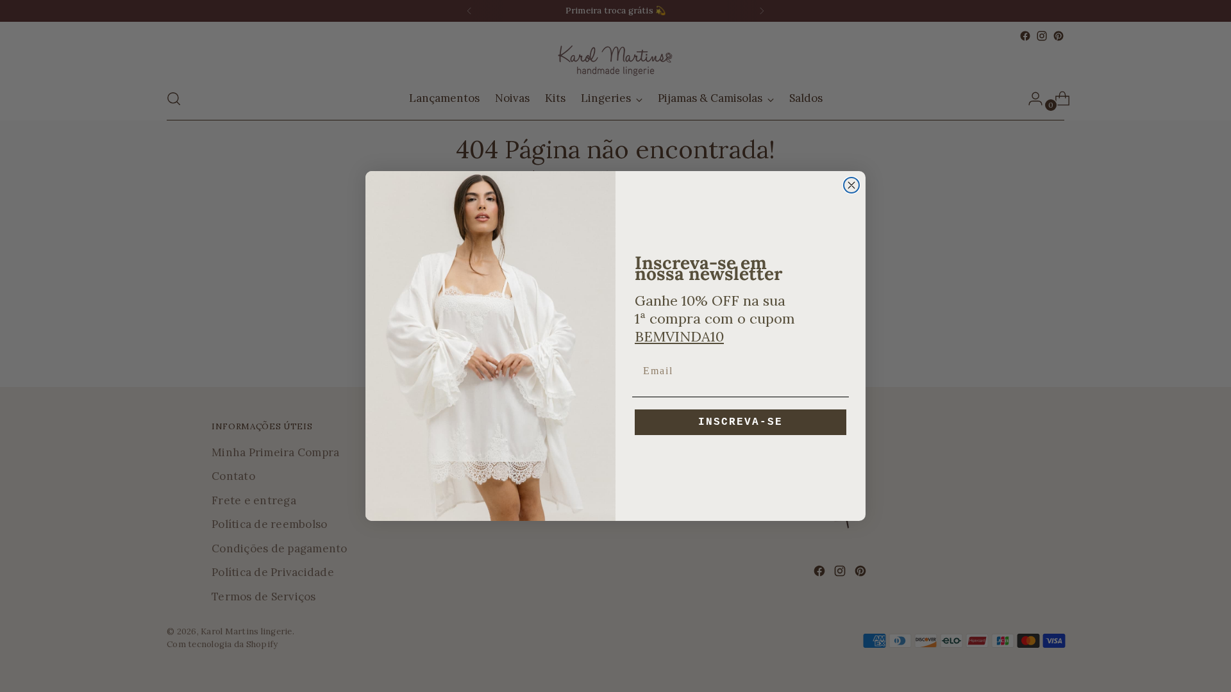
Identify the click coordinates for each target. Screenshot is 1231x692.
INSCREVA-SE (740, 422)
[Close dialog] (851, 185)
